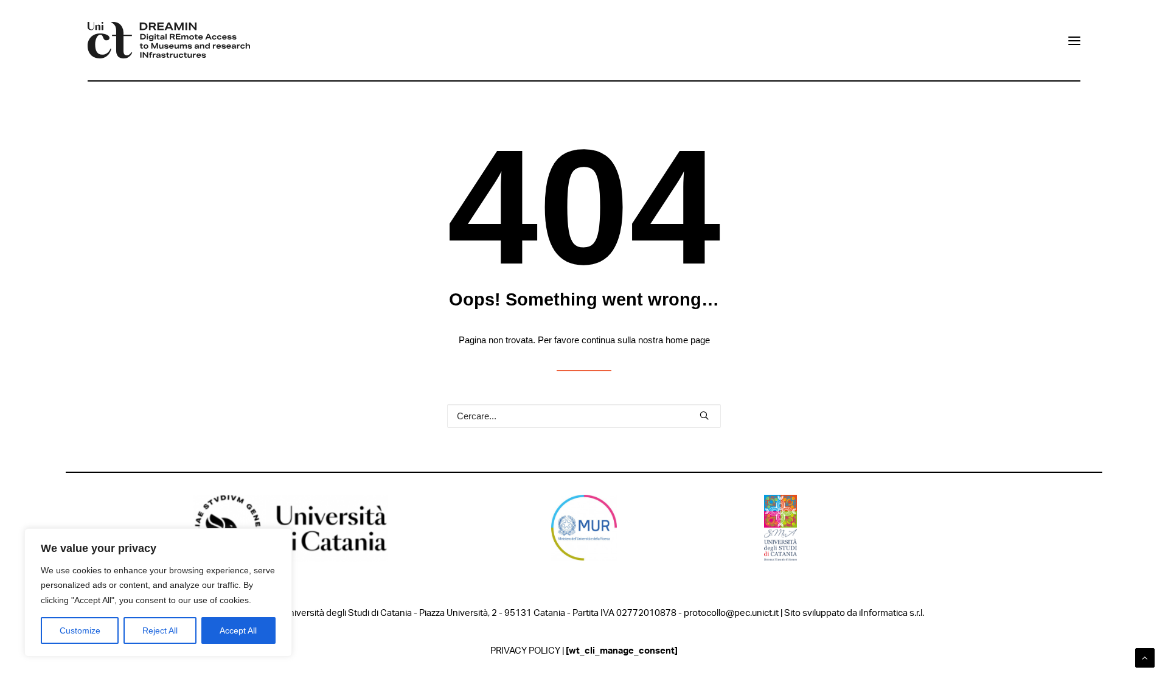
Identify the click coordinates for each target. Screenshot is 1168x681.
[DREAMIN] (169, 40)
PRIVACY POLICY (525, 650)
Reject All (160, 630)
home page (688, 340)
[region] (158, 592)
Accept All (238, 630)
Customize (80, 630)
